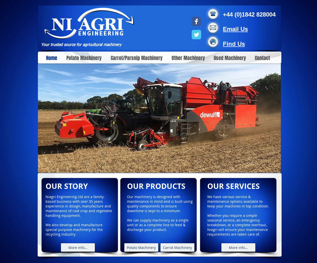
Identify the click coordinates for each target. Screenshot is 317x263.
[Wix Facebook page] (196, 21)
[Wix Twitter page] (196, 34)
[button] (159, 117)
